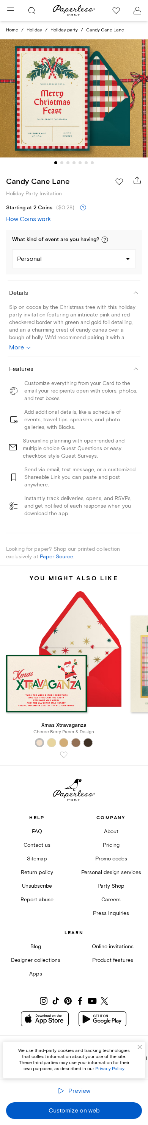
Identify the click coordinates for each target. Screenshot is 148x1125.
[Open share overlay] (137, 180)
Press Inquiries (111, 913)
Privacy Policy (109, 1069)
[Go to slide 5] (80, 162)
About (111, 831)
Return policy (37, 872)
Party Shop (111, 886)
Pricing (111, 845)
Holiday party (64, 30)
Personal (29, 259)
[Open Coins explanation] (83, 208)
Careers (111, 899)
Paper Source (56, 556)
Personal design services (111, 872)
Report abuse (37, 899)
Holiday (34, 30)
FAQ (37, 831)
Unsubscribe (37, 886)
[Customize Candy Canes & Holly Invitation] (74, 98)
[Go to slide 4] (74, 162)
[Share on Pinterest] (67, 1001)
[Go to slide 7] (92, 162)
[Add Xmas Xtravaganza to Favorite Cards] (63, 754)
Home (12, 30)
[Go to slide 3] (67, 162)
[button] (105, 239)
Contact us (37, 845)
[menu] (10, 10)
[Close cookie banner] (139, 1047)
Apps (35, 974)
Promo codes (111, 858)
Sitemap (37, 858)
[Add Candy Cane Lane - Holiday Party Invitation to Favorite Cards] (119, 181)
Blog (35, 946)
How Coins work (28, 219)
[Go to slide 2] (61, 162)
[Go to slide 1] (55, 162)
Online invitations (113, 946)
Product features (112, 960)
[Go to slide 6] (86, 162)
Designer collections (35, 960)
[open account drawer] (137, 10)
